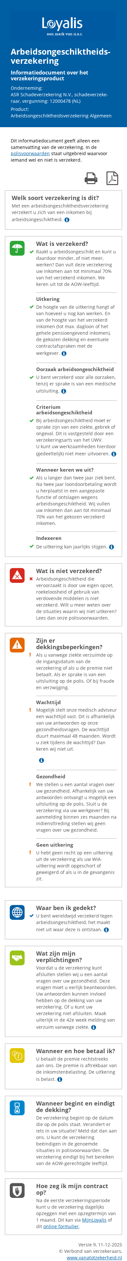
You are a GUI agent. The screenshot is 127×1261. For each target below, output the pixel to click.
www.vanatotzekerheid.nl (94, 1257)
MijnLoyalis (94, 1220)
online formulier (61, 1226)
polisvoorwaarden (30, 153)
